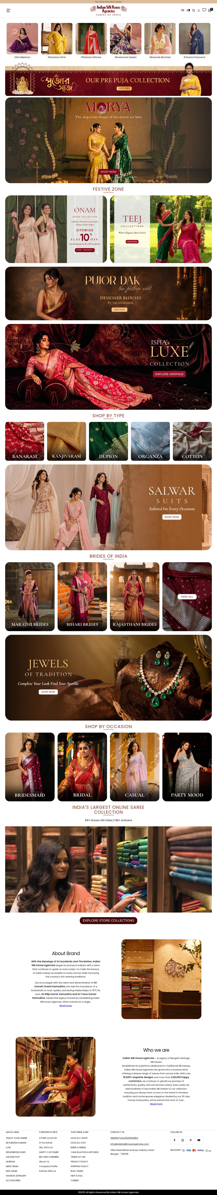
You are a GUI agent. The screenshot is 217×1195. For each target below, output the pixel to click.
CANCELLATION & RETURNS (85, 1152)
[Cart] (209, 10)
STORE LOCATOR (48, 1138)
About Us (44, 1161)
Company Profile (48, 1166)
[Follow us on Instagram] (183, 1140)
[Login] (198, 10)
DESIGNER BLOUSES (16, 1152)
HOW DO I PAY (78, 1142)
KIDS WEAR (11, 1170)
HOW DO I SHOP (79, 1138)
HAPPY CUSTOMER (48, 1152)
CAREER (75, 1180)
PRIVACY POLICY (79, 1161)
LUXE (8, 1147)
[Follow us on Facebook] (174, 1140)
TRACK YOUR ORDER (16, 1138)
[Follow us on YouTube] (199, 1140)
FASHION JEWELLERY (16, 1175)
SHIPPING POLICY (79, 1166)
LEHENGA (10, 1161)
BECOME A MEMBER (49, 1156)
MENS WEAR (12, 1166)
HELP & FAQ (77, 1175)
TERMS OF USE (78, 1156)
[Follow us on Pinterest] (191, 1140)
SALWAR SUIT (13, 1156)
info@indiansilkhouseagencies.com (130, 1144)
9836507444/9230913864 (124, 1138)
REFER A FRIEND (78, 1147)
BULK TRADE (77, 1170)
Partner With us (47, 1170)
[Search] (193, 10)
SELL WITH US (46, 1147)
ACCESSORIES (13, 1180)
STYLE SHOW (45, 1142)
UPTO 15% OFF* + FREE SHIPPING (108, 2)
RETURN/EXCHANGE (16, 1142)
